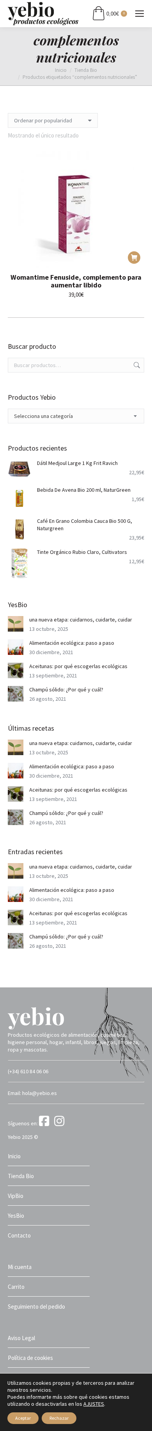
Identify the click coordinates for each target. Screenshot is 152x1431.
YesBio (16, 1215)
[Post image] (15, 624)
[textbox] (43, 416)
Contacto (19, 1235)
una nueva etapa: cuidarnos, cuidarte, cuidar (80, 619)
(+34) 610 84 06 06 (28, 1071)
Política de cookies (30, 1357)
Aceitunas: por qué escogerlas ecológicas (78, 666)
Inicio (14, 1156)
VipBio (15, 1195)
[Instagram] (60, 1123)
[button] (134, 257)
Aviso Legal (21, 1338)
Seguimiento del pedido (36, 1306)
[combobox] (76, 416)
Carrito (16, 1286)
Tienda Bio (21, 1176)
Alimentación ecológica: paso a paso (71, 642)
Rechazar (59, 1418)
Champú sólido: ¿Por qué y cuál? (66, 689)
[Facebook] (46, 1123)
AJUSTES (93, 1403)
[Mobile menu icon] (139, 13)
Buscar (136, 365)
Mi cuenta (20, 1267)
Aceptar (23, 1418)
